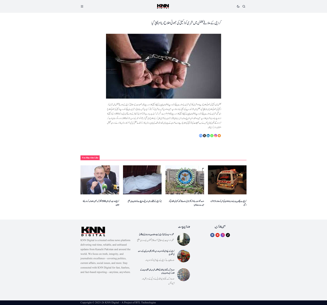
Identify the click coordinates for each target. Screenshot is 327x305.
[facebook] (212, 235)
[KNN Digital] (163, 6)
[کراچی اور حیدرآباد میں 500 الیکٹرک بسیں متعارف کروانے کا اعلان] (99, 179)
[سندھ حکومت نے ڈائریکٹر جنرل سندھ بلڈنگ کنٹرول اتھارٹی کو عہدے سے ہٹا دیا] (184, 179)
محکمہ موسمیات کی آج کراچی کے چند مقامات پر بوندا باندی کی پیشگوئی (156, 234)
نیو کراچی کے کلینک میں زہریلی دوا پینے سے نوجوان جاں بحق (145, 201)
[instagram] (223, 235)
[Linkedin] (208, 135)
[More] (219, 135)
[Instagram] (215, 135)
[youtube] (217, 235)
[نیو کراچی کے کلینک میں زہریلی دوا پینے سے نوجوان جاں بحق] (142, 179)
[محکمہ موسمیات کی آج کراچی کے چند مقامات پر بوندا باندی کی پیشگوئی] (183, 239)
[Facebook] (200, 135)
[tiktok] (228, 235)
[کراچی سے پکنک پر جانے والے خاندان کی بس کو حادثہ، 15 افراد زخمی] (227, 179)
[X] (204, 135)
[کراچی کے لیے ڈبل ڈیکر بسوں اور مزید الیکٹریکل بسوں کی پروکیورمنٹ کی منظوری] (183, 256)
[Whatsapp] (211, 135)
